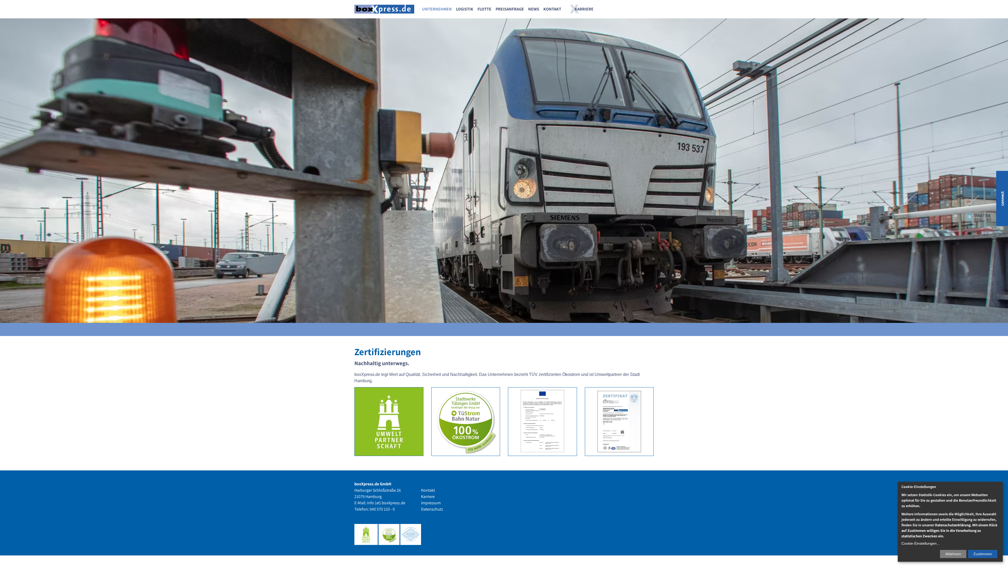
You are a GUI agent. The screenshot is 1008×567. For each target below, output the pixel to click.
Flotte (484, 9)
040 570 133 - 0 (382, 509)
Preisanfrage (510, 9)
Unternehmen (437, 9)
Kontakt (552, 9)
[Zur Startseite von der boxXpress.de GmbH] (384, 9)
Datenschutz (432, 509)
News (533, 9)
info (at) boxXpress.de (386, 503)
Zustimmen (982, 554)
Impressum (431, 503)
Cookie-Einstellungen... (920, 543)
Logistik (464, 9)
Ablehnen (953, 554)
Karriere (584, 9)
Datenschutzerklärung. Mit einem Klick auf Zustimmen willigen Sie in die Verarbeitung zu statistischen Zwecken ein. (949, 530)
